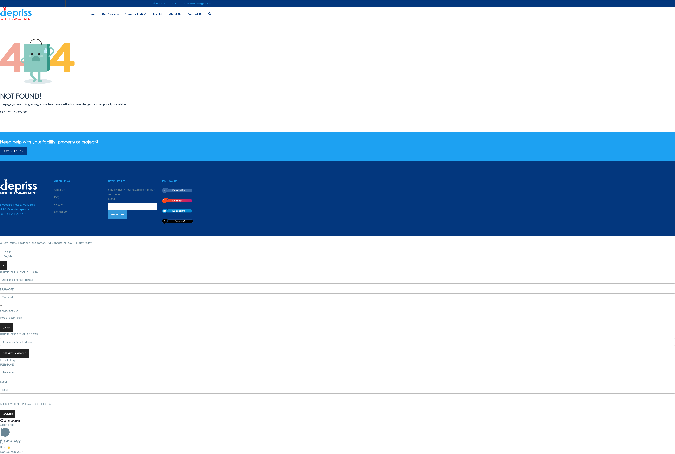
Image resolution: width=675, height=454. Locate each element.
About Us (175, 14)
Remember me (9, 311)
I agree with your (25, 404)
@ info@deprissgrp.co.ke (197, 3)
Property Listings (136, 14)
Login (6, 327)
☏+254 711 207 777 (164, 3)
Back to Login (8, 360)
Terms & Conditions (37, 404)
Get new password (15, 353)
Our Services (110, 14)
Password (7, 289)
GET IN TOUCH (14, 151)
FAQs (57, 197)
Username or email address (19, 272)
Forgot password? (11, 317)
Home (92, 14)
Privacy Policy (83, 242)
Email (111, 199)
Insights (158, 14)
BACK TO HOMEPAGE (13, 112)
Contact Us (194, 14)
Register (8, 256)
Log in (7, 251)
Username (6, 364)
